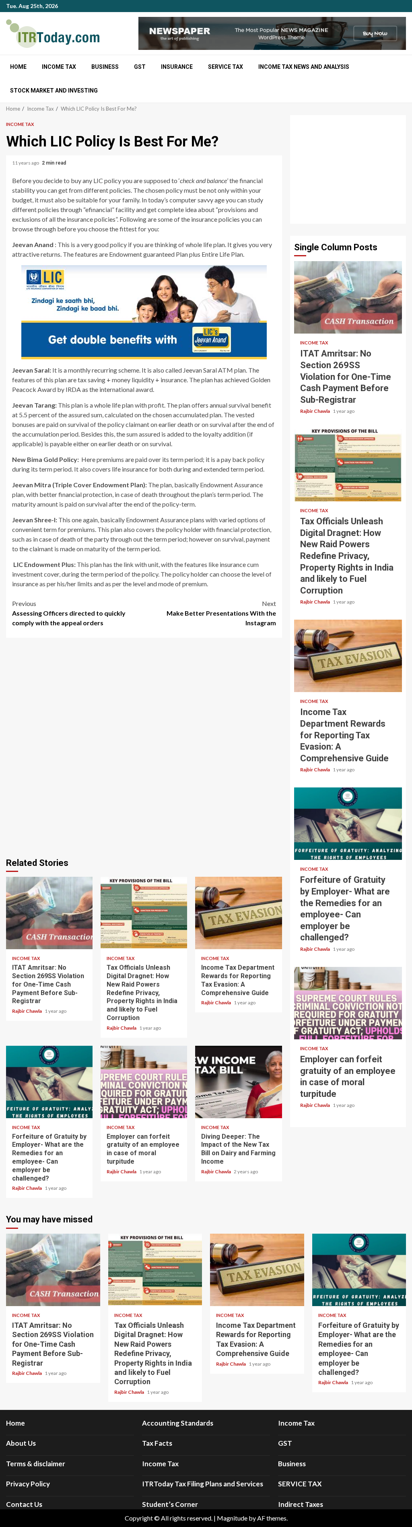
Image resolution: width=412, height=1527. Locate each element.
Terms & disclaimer (35, 1463)
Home (18, 67)
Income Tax (59, 67)
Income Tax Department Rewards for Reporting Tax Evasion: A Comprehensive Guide (238, 913)
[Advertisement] (348, 169)
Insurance (177, 67)
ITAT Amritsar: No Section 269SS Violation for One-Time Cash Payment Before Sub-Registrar (49, 913)
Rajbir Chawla (27, 1011)
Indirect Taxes (300, 1504)
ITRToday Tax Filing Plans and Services (202, 1484)
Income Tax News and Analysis (303, 67)
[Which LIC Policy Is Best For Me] (144, 312)
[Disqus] (144, 746)
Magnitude (232, 1518)
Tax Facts (157, 1443)
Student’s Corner (170, 1504)
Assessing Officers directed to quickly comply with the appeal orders (69, 613)
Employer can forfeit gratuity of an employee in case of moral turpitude (144, 1082)
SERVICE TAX (225, 67)
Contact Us (24, 1504)
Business (105, 67)
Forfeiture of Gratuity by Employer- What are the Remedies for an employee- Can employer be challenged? (49, 1082)
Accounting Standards (177, 1423)
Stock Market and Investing (54, 90)
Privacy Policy (28, 1484)
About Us (21, 1443)
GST (140, 67)
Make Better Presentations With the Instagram (221, 613)
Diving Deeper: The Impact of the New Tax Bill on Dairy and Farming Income (238, 1082)
